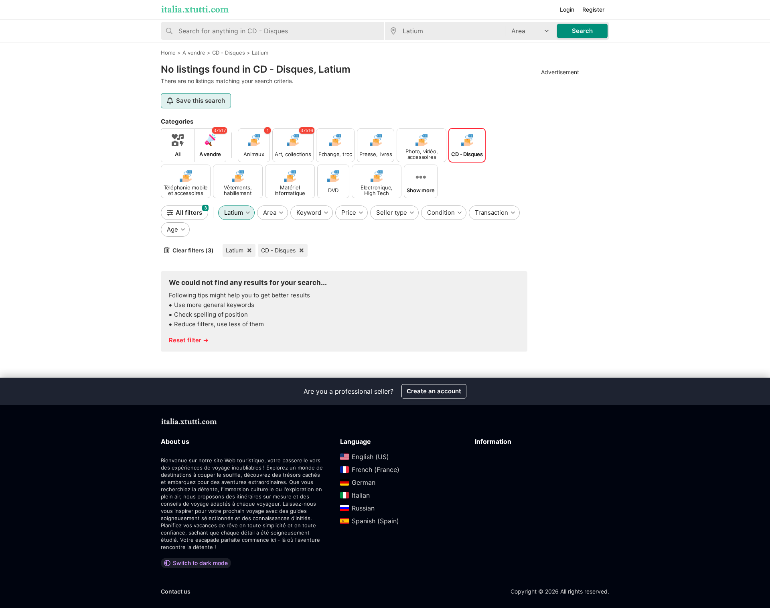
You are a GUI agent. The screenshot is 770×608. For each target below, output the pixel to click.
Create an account (434, 391)
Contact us (175, 591)
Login (567, 9)
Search (582, 31)
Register (593, 9)
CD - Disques (278, 250)
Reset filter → (189, 340)
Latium (234, 250)
